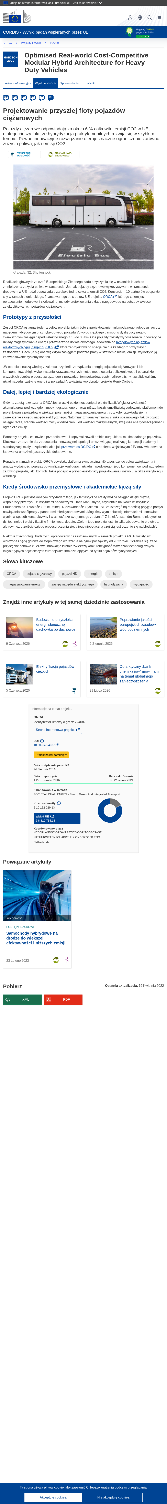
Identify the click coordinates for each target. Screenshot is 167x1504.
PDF (66, 999)
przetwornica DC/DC (77, 447)
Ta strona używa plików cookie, (42, 1487)
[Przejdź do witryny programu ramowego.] (10, 59)
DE (6, 97)
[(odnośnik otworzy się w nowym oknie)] (17, 16)
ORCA (109, 296)
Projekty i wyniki (31, 42)
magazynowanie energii (24, 584)
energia (93, 573)
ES (23, 97)
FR (32, 97)
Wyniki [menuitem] (91, 83)
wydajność (141, 584)
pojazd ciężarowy (39, 573)
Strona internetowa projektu (56, 731)
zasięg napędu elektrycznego (73, 584)
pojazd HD (69, 573)
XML (25, 999)
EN (15, 97)
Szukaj (149, 17)
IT (42, 97)
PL (50, 97)
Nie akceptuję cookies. (113, 1497)
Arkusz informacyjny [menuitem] (18, 83)
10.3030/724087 (44, 745)
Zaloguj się (130, 17)
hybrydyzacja (113, 584)
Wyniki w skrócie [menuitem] (45, 83)
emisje (113, 573)
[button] (139, 17)
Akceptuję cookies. (53, 1497)
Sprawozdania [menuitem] (69, 83)
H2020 (54, 42)
